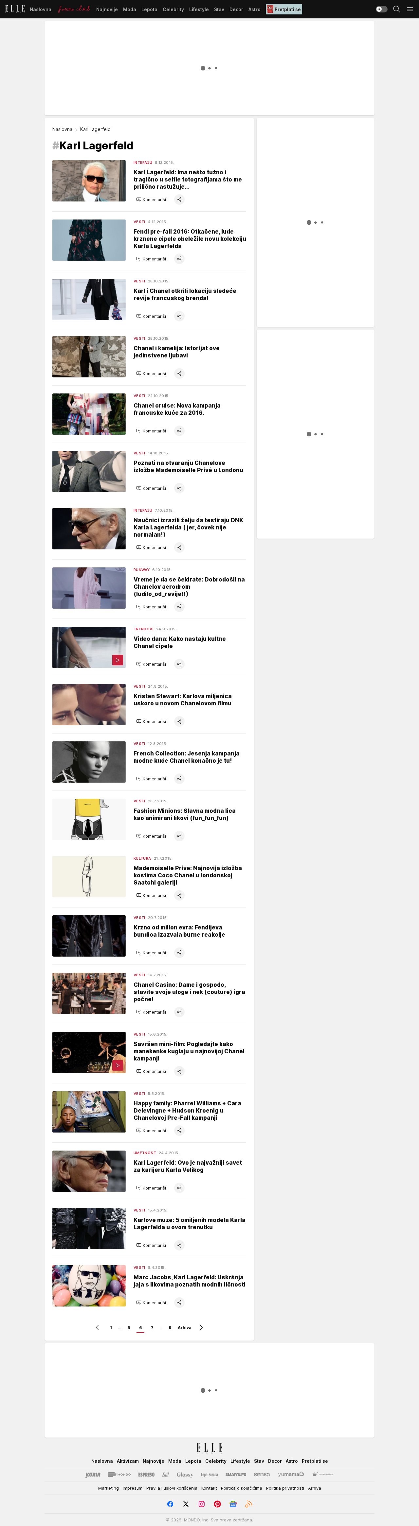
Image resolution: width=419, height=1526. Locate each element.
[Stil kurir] (165, 1474)
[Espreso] (146, 1474)
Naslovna (62, 129)
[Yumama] (291, 1474)
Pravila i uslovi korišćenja (171, 1488)
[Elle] (15, 9)
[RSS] (248, 1504)
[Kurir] (92, 1474)
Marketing (108, 1488)
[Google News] (233, 1504)
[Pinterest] (217, 1504)
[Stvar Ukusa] (323, 1474)
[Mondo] (119, 1474)
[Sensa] (262, 1474)
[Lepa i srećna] (209, 1474)
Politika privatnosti (285, 1488)
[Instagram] (201, 1504)
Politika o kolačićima (241, 1488)
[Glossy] (185, 1474)
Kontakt (209, 1488)
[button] (151, 199)
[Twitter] (185, 1504)
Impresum (132, 1488)
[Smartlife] (236, 1474)
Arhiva (184, 1327)
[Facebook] (170, 1504)
